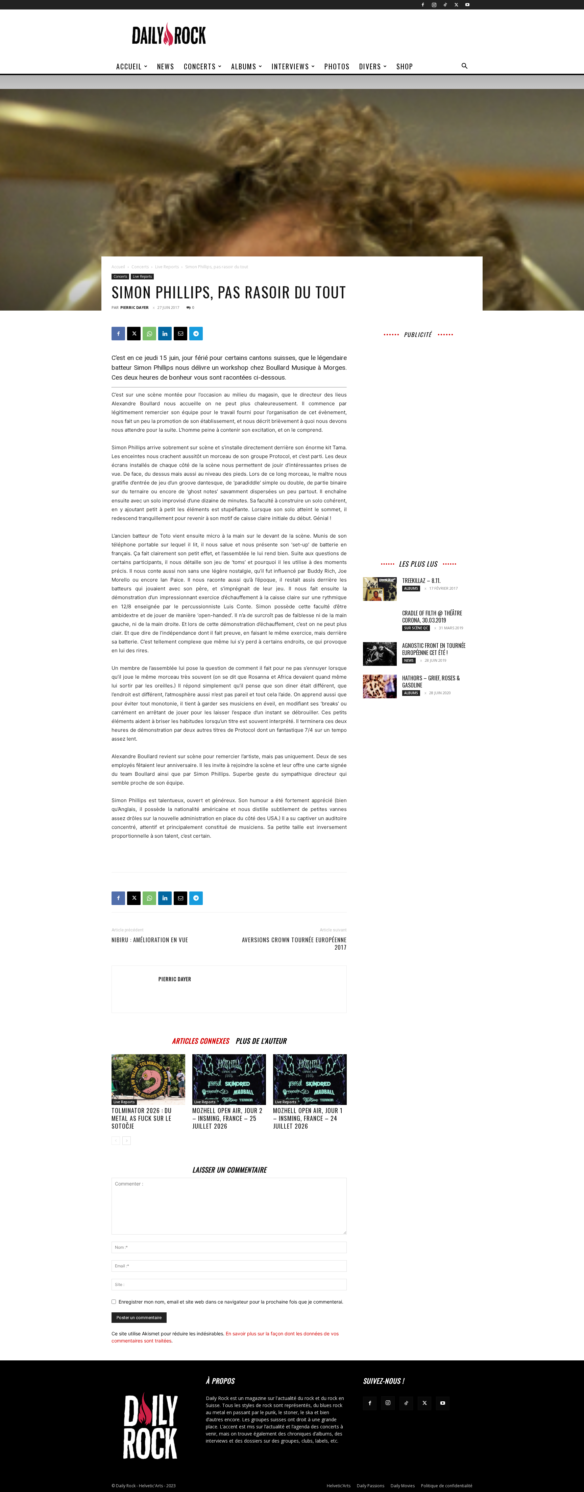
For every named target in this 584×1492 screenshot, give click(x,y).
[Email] (180, 333)
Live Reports (167, 267)
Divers (370, 66)
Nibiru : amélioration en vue (150, 940)
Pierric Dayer (134, 307)
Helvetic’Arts (338, 1486)
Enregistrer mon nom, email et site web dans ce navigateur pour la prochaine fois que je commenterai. (231, 1302)
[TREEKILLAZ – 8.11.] (380, 589)
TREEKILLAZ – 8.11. (421, 581)
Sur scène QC (416, 628)
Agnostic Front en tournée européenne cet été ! (433, 649)
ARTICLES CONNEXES (200, 1040)
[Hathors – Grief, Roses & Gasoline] (380, 686)
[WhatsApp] (149, 333)
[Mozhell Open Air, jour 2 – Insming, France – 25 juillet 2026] (229, 1079)
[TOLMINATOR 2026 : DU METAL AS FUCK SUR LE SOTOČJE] (148, 1079)
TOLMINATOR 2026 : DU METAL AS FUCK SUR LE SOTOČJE (142, 1118)
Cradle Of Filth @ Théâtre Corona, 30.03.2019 (432, 616)
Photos (337, 66)
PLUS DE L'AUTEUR (261, 1040)
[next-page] (126, 1140)
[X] (456, 4)
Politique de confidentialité (446, 1486)
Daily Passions (370, 1486)
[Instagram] (434, 4)
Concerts (200, 66)
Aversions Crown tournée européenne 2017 (294, 943)
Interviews (290, 66)
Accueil (129, 66)
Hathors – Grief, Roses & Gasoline (431, 681)
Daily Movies (403, 1486)
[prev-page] (116, 1140)
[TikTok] (445, 4)
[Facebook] (423, 4)
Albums (244, 66)
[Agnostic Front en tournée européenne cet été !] (380, 654)
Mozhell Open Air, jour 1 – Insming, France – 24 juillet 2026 (308, 1118)
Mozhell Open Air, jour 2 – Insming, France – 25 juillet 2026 (227, 1118)
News (165, 66)
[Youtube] (467, 4)
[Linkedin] (165, 333)
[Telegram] (196, 333)
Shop (404, 66)
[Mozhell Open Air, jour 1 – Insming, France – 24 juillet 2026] (310, 1079)
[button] (464, 67)
